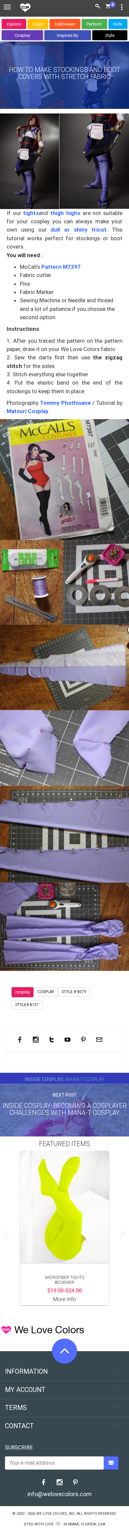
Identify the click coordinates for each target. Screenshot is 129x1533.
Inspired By (67, 35)
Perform (94, 24)
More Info (64, 1299)
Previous (8, 1231)
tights (30, 213)
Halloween (65, 24)
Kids (117, 24)
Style (109, 35)
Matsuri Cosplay (28, 411)
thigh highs (65, 213)
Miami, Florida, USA (86, 1524)
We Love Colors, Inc (55, 1513)
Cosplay (22, 35)
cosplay (22, 991)
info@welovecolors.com (59, 1494)
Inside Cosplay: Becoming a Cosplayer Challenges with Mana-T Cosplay (65, 1109)
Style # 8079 (74, 991)
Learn (38, 24)
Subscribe (19, 1447)
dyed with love (39, 1524)
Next (120, 1231)
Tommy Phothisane (64, 403)
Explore (14, 24)
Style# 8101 (27, 1004)
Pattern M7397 (61, 266)
